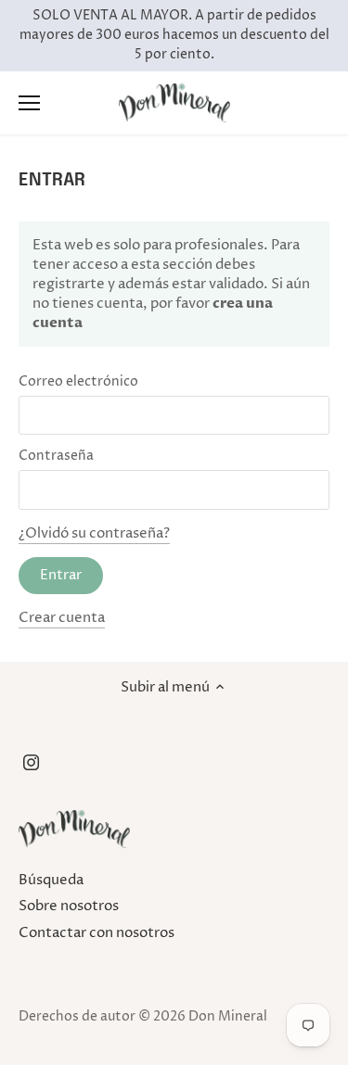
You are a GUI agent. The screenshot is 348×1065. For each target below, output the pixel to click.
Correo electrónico (78, 381)
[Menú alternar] (29, 102)
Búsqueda (51, 880)
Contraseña (56, 456)
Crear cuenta (62, 618)
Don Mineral (227, 1016)
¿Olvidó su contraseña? (94, 533)
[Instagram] (31, 762)
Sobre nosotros (69, 906)
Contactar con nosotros (96, 933)
